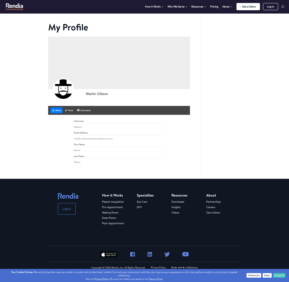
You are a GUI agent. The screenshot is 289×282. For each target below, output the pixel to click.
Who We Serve (176, 7)
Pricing (214, 7)
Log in (270, 6)
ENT (139, 207)
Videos (175, 212)
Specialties (145, 195)
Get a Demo (249, 6)
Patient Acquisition (113, 202)
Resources (197, 7)
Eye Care (142, 202)
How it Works (153, 7)
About (226, 7)
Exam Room (109, 218)
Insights (175, 207)
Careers (210, 207)
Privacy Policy (158, 267)
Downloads (177, 202)
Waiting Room (110, 212)
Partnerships (213, 202)
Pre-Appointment (112, 207)
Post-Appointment (113, 223)
